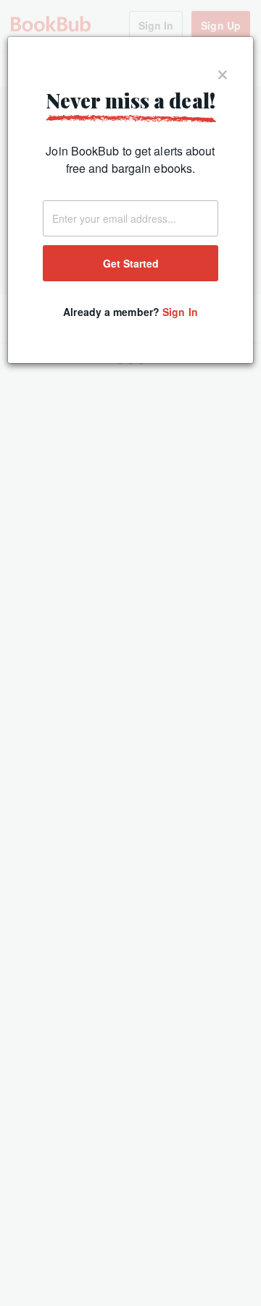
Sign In (180, 311)
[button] (222, 71)
